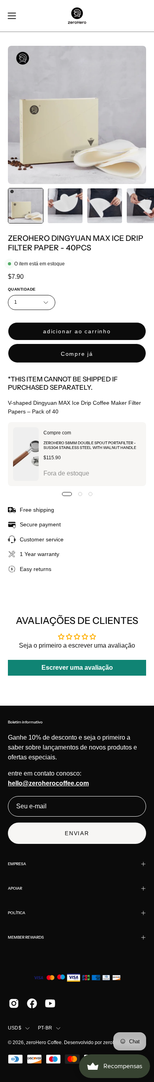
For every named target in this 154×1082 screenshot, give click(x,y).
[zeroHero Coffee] (77, 16)
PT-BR (45, 1028)
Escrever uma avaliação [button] (77, 667)
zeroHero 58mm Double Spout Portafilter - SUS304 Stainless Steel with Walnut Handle (89, 445)
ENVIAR (77, 833)
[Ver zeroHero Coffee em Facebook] (32, 1003)
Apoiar (15, 888)
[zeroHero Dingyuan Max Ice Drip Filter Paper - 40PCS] (25, 206)
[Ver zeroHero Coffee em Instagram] (14, 1003)
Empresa (17, 864)
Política (16, 913)
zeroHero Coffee (44, 1042)
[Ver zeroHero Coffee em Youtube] (50, 1003)
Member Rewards (26, 937)
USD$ (14, 1028)
